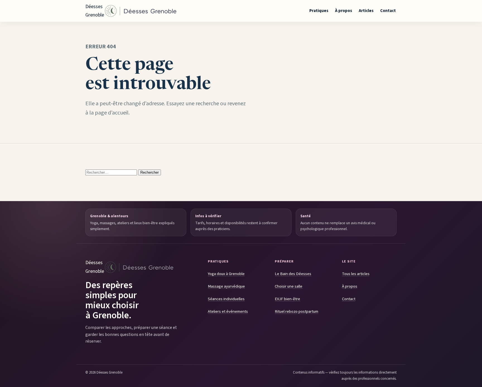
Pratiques (318, 11)
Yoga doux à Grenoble (226, 274)
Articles (366, 11)
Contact (388, 11)
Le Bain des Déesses (293, 274)
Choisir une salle (288, 286)
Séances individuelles (226, 299)
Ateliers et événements (228, 311)
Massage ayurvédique (226, 286)
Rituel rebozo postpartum (296, 311)
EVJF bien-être (287, 299)
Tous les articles (356, 274)
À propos (343, 11)
